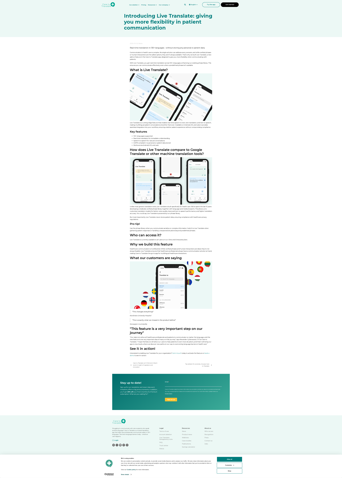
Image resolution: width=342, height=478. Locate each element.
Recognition (208, 434)
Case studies (186, 441)
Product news (187, 434)
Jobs (206, 444)
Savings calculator (188, 447)
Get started (230, 4)
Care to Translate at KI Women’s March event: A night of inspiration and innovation (145, 365)
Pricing (143, 5)
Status (161, 449)
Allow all (229, 459)
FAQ (160, 442)
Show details (125, 474)
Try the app (211, 4)
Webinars (185, 437)
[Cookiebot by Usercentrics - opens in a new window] (109, 474)
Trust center (163, 445)
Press (206, 437)
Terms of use (164, 431)
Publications (186, 444)
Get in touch (176, 353)
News (184, 431)
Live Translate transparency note (166, 438)
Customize (228, 465)
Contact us (208, 441)
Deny (229, 471)
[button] (135, 5)
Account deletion (165, 434)
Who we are (208, 431)
